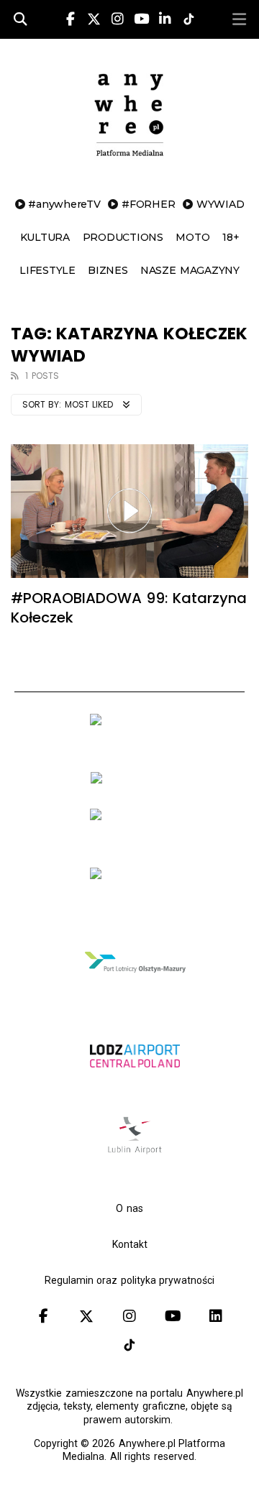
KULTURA (45, 237)
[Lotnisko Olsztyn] (135, 994)
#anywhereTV (64, 204)
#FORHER (148, 204)
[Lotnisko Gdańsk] (135, 747)
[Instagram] (117, 19)
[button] (239, 19)
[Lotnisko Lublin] (135, 1154)
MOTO (192, 237)
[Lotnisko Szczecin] (135, 842)
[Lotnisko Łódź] (135, 1088)
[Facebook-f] (70, 19)
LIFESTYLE (47, 270)
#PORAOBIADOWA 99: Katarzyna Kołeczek (129, 608)
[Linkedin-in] (165, 19)
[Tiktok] (129, 1345)
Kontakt (129, 1244)
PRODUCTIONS (123, 237)
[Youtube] (141, 19)
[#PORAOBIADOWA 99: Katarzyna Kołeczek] (129, 511)
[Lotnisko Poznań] (135, 900)
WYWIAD (220, 204)
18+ (230, 237)
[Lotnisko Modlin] (134, 783)
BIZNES (108, 270)
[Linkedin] (215, 1316)
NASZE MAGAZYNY (190, 270)
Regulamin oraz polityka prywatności (129, 1280)
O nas (129, 1208)
